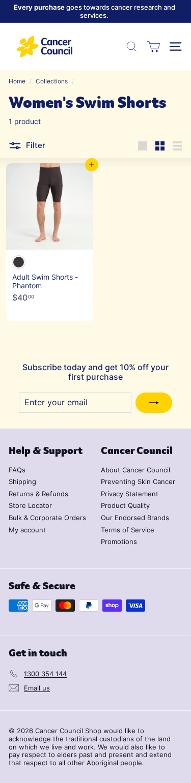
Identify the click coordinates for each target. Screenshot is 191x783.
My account (27, 530)
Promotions (119, 541)
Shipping (22, 481)
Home (17, 81)
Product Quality (125, 505)
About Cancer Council (135, 470)
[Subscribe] (153, 403)
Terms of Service (127, 530)
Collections (52, 81)
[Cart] (154, 47)
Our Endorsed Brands (135, 518)
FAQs (17, 470)
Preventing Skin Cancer (138, 481)
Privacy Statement (129, 494)
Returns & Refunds (38, 494)
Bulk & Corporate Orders (47, 518)
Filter (34, 145)
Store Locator (30, 505)
